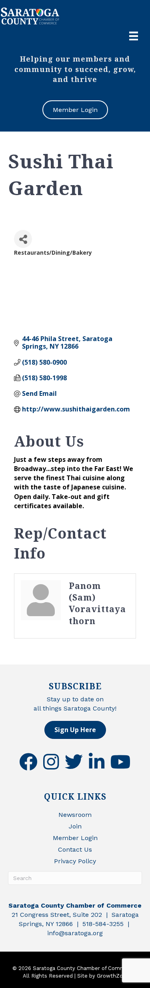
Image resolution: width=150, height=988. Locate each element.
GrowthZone (113, 976)
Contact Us (75, 849)
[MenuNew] (133, 36)
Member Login (75, 838)
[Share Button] (23, 239)
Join (75, 826)
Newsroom (75, 814)
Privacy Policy (75, 861)
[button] (75, 730)
